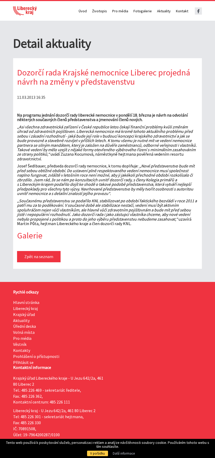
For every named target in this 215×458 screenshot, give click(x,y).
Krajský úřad (24, 314)
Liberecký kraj (25, 308)
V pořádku (97, 453)
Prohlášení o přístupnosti (36, 356)
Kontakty (21, 350)
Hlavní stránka (26, 302)
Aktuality (164, 11)
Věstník (19, 344)
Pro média (120, 11)
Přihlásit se (23, 362)
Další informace (124, 453)
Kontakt (182, 11)
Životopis (99, 11)
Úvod (83, 11)
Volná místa (24, 332)
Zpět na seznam (38, 256)
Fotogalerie (142, 11)
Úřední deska (24, 326)
